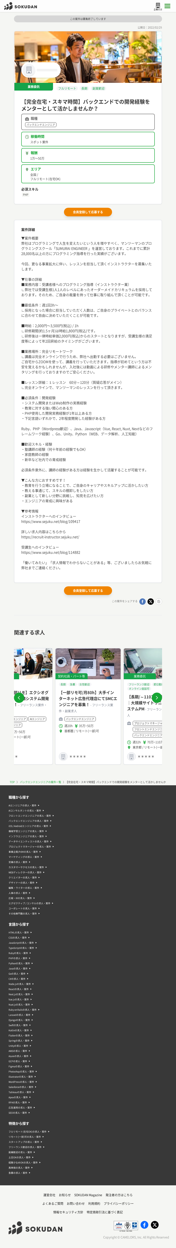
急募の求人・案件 (18, 1173)
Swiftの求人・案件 (18, 1025)
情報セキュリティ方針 (68, 1212)
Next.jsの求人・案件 (19, 994)
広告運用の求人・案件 (20, 1108)
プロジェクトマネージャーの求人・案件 (30, 847)
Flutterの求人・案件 (19, 1035)
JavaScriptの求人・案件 (21, 943)
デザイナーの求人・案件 (22, 883)
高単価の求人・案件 (19, 1168)
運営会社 (49, 1194)
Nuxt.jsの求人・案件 (19, 1005)
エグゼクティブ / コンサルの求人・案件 (29, 903)
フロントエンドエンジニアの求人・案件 (30, 816)
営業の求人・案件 (18, 862)
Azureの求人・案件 (19, 1056)
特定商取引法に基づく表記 (105, 1212)
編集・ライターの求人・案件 (24, 888)
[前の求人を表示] (19, 698)
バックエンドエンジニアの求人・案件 (29, 821)
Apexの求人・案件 (18, 1097)
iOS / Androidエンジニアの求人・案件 (28, 826)
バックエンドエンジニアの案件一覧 (40, 782)
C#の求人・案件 (17, 979)
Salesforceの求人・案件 (21, 1087)
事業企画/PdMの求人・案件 (23, 852)
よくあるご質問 (52, 1203)
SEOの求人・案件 (18, 1113)
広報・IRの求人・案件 (20, 898)
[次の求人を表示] (157, 698)
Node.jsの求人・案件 (20, 984)
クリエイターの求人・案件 (23, 877)
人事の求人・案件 (18, 893)
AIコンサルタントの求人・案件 (25, 811)
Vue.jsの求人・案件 (19, 999)
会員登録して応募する (88, 212)
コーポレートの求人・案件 (23, 908)
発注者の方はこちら (119, 1194)
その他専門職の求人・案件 (23, 914)
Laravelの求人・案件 (19, 1015)
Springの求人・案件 (19, 1041)
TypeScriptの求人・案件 (21, 948)
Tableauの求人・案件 (20, 1092)
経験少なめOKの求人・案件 (23, 1163)
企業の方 (158, 9)
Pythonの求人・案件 (19, 963)
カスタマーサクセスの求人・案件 (26, 867)
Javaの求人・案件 (18, 968)
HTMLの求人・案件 (19, 932)
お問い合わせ (76, 1203)
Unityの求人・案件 (18, 1046)
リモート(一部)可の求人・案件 (25, 1137)
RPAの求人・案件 (18, 1102)
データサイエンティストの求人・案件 (29, 841)
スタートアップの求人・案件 (24, 1142)
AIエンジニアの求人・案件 (22, 805)
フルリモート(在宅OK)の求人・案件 (28, 1132)
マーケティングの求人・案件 (24, 857)
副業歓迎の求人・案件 (20, 1152)
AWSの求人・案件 (18, 1051)
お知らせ (65, 1194)
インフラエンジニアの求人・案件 (26, 836)
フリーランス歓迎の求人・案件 (25, 1147)
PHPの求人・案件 (18, 958)
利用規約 (94, 1203)
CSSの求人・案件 (18, 938)
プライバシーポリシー (119, 1203)
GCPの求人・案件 (18, 1061)
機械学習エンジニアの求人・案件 (26, 831)
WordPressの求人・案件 (21, 1082)
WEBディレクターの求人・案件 (25, 872)
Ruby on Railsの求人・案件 (23, 1010)
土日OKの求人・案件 (20, 1157)
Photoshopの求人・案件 (21, 1072)
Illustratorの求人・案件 (21, 1077)
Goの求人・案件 (17, 974)
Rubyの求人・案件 (18, 953)
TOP (12, 782)
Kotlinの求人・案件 (19, 1030)
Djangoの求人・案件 (19, 1020)
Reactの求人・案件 (19, 989)
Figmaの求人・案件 (19, 1066)
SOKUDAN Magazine (88, 1194)
